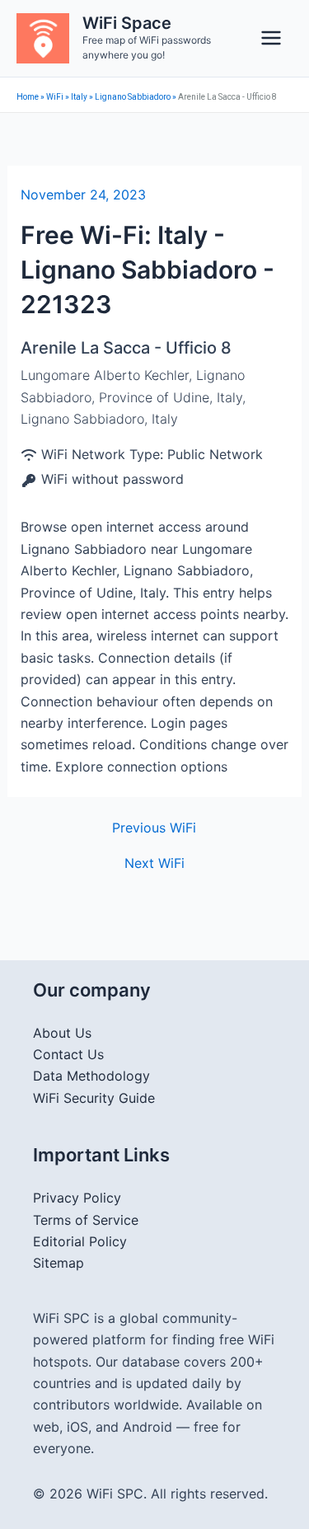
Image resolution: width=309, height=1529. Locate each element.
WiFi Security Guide (94, 1098)
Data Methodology (91, 1075)
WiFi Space (126, 23)
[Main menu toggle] (271, 37)
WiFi (54, 96)
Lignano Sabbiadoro (133, 96)
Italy (79, 96)
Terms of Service (85, 1220)
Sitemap (58, 1263)
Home (27, 96)
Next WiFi (154, 863)
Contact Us (68, 1054)
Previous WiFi (154, 827)
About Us (62, 1033)
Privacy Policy (77, 1197)
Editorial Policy (80, 1241)
